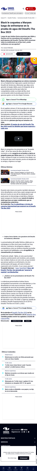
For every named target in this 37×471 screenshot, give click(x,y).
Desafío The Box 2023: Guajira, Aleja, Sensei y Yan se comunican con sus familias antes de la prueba (21, 182)
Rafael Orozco (9, 354)
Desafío (28, 321)
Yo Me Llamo (8, 362)
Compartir (25, 54)
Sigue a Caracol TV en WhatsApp (16, 99)
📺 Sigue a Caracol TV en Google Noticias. (19, 308)
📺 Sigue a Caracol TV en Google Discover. (19, 104)
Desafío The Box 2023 (19, 312)
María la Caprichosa (10, 370)
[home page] (7, 8)
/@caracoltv (9, 54)
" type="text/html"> (17, 270)
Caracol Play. (5, 318)
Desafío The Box (12, 18)
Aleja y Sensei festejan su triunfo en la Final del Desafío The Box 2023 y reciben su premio (22, 174)
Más (33, 469)
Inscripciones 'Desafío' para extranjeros (12, 13)
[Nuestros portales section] (35, 438)
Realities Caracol (17, 321)
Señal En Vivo (31, 314)
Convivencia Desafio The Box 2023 (26, 18)
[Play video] (18, 67)
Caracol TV (3, 18)
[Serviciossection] (35, 442)
